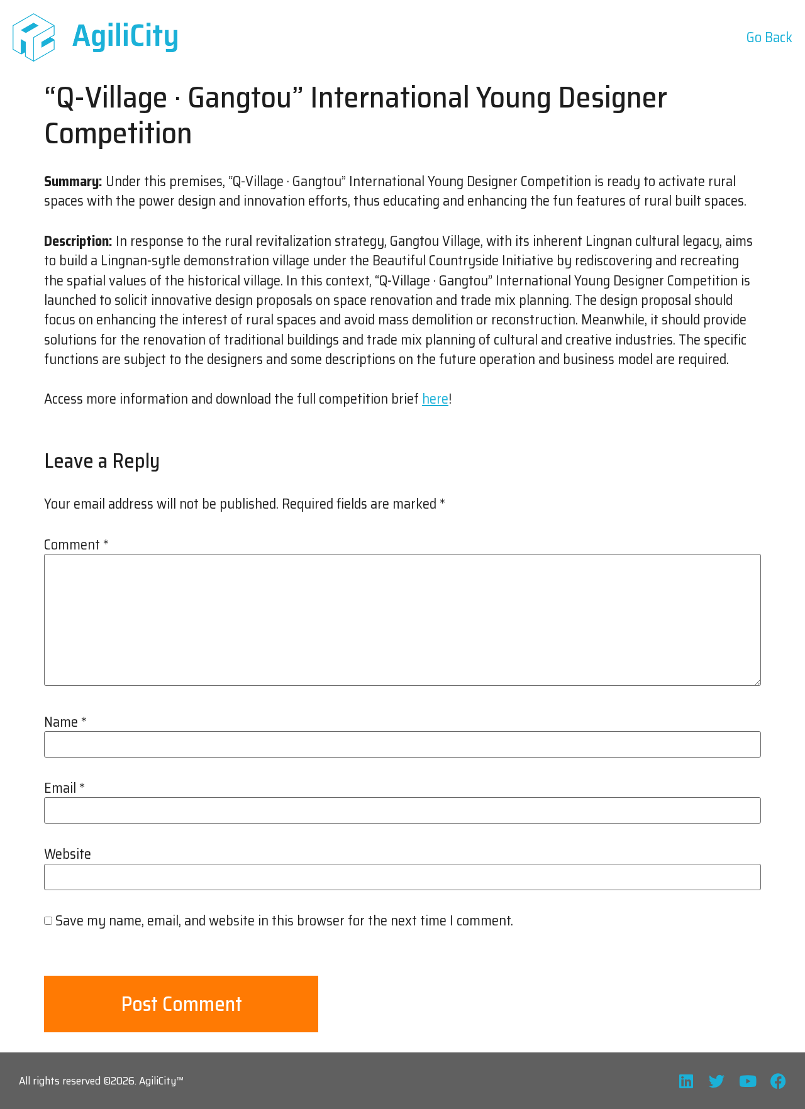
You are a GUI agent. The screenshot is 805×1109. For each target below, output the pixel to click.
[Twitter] (716, 1081)
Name (65, 722)
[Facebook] (778, 1081)
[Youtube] (747, 1081)
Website (67, 854)
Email (64, 788)
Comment (76, 545)
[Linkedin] (686, 1081)
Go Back (769, 37)
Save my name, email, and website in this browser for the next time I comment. (284, 921)
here (435, 399)
